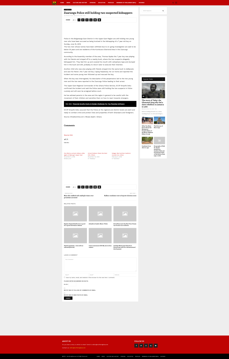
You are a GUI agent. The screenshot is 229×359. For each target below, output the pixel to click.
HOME (62, 2)
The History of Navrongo (158, 126)
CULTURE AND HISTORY (80, 2)
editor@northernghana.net (77, 347)
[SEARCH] (163, 10)
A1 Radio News (69, 15)
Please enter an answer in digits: (76, 281)
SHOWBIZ (141, 2)
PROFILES (111, 2)
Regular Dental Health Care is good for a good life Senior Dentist (74, 224)
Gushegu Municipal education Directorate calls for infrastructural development (124, 247)
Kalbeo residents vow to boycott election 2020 (120, 195)
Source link (68, 135)
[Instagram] (146, 346)
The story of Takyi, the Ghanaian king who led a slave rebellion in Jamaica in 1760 (153, 103)
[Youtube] (156, 346)
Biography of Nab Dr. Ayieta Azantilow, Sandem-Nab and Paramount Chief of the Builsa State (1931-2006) (159, 151)
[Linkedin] (151, 346)
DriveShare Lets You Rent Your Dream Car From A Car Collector (124, 224)
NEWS (68, 2)
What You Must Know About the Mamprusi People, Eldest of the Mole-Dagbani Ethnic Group (147, 130)
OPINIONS (93, 2)
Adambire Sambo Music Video (98, 224)
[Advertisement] (100, 31)
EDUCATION (101, 2)
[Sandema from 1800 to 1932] (147, 140)
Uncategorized (67, 9)
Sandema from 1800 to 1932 (146, 146)
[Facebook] (136, 346)
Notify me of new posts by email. (76, 295)
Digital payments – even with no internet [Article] (73, 246)
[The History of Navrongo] (159, 120)
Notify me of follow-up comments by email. (80, 290)
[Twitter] (141, 346)
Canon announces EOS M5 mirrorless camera (100, 246)
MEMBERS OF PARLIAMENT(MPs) (126, 2)
